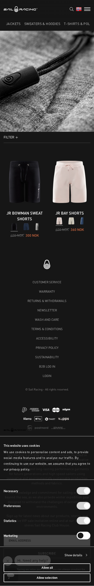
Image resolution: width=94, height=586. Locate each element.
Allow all (47, 567)
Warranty (47, 291)
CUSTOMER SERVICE (47, 282)
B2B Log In (47, 366)
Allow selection (47, 577)
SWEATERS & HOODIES (42, 24)
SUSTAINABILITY (47, 357)
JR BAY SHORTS (69, 213)
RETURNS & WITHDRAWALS (47, 301)
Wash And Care (47, 319)
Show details (73, 555)
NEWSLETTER (47, 310)
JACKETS (13, 24)
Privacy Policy (47, 348)
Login (47, 376)
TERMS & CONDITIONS (47, 329)
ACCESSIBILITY (47, 338)
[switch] (83, 506)
